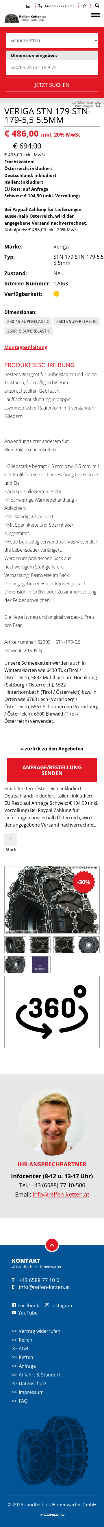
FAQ (23, 1401)
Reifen (25, 1340)
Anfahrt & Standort (39, 1375)
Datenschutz (32, 1383)
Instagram (62, 1305)
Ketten (26, 1357)
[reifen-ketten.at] (33, 18)
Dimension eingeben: (34, 55)
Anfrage (27, 1366)
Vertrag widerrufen (39, 1331)
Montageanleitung (25, 347)
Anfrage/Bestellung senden (52, 770)
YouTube (27, 1313)
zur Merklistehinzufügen (82, 104)
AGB (23, 1348)
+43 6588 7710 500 (59, 5)
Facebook (28, 1305)
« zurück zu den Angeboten (52, 748)
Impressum (31, 1392)
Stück (11, 849)
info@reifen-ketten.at (61, 1194)
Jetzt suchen (52, 84)
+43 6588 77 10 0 (39, 1279)
